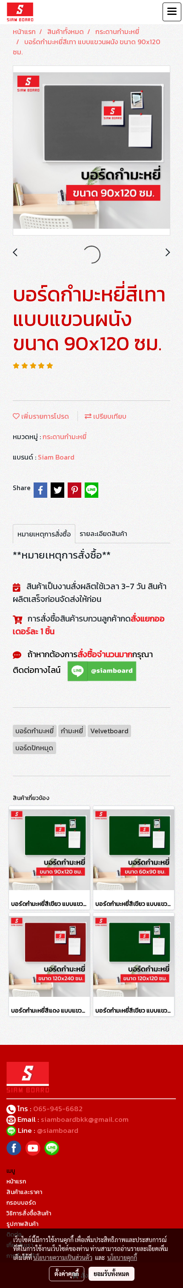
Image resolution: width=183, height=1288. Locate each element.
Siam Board (56, 457)
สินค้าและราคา (24, 1192)
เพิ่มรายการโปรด (44, 416)
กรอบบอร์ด (21, 1202)
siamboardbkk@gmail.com (85, 1119)
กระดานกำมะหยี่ (64, 436)
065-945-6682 (58, 1108)
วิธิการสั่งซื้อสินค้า (28, 1213)
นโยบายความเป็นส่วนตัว (62, 1257)
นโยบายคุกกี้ (122, 1257)
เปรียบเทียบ (109, 416)
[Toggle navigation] (172, 12)
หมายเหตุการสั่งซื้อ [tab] (44, 534)
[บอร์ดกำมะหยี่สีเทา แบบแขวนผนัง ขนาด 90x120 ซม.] (91, 151)
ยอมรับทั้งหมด (111, 1273)
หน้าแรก (16, 1181)
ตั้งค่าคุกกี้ (66, 1273)
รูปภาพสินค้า (22, 1224)
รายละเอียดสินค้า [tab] (103, 533)
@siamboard (58, 1130)
